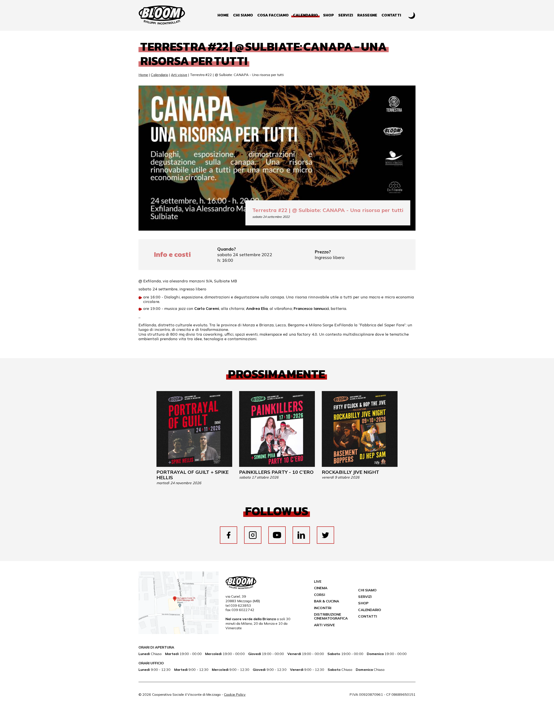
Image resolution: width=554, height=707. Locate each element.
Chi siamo (243, 15)
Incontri (322, 608)
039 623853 (240, 605)
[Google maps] (178, 633)
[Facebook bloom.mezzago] (228, 535)
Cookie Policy (235, 694)
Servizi (345, 15)
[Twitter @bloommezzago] (325, 535)
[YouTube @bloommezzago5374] (277, 535)
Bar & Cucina (326, 601)
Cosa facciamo (273, 15)
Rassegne (367, 15)
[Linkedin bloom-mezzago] (301, 535)
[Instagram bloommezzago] (253, 535)
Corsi (319, 594)
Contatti (391, 15)
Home (223, 15)
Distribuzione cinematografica (331, 616)
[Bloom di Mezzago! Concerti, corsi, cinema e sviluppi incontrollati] (161, 15)
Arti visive (179, 75)
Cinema (320, 588)
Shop (328, 15)
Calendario (159, 75)
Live (317, 581)
